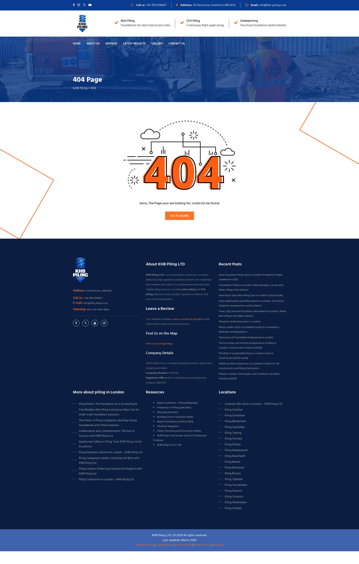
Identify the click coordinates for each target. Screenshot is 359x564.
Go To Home (179, 216)
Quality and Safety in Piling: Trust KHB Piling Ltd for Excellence (110, 444)
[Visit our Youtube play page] (89, 5)
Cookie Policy (164, 545)
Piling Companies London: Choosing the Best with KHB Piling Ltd (109, 460)
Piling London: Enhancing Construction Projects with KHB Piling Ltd (110, 471)
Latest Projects (134, 43)
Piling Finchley (233, 439)
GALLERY (157, 43)
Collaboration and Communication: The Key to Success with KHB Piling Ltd (106, 433)
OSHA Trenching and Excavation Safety (179, 431)
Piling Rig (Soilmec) (167, 412)
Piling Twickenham (236, 485)
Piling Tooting (233, 433)
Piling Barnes (232, 462)
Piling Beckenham (235, 421)
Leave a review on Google (187, 319)
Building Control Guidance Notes (175, 417)
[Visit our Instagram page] (78, 5)
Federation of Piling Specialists (174, 408)
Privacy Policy (145, 545)
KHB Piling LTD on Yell (169, 445)
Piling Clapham (234, 479)
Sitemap (218, 545)
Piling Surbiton (234, 410)
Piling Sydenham (235, 427)
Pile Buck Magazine (168, 426)
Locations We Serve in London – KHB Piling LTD (253, 404)
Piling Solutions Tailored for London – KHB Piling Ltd (110, 452)
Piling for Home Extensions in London (240, 322)
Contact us (176, 43)
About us (93, 43)
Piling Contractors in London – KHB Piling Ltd (106, 479)
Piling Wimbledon (235, 502)
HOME (77, 43)
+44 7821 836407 (156, 5)
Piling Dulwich (233, 491)
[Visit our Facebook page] (74, 5)
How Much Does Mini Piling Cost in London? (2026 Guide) (251, 295)
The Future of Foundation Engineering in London (246, 337)
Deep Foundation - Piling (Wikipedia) (177, 403)
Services (111, 43)
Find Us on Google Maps (159, 344)
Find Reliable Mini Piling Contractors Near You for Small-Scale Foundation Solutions (109, 412)
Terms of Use (184, 545)
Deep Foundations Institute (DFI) (175, 422)
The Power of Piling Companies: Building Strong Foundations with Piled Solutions (108, 423)
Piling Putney (233, 444)
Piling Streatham (235, 415)
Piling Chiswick (234, 496)
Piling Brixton (233, 473)
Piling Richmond (234, 468)
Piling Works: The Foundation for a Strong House (108, 404)
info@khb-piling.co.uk (272, 5)
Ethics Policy (202, 545)
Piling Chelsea (233, 508)
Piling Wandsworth (236, 450)
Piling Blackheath (235, 456)
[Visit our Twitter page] (84, 5)
